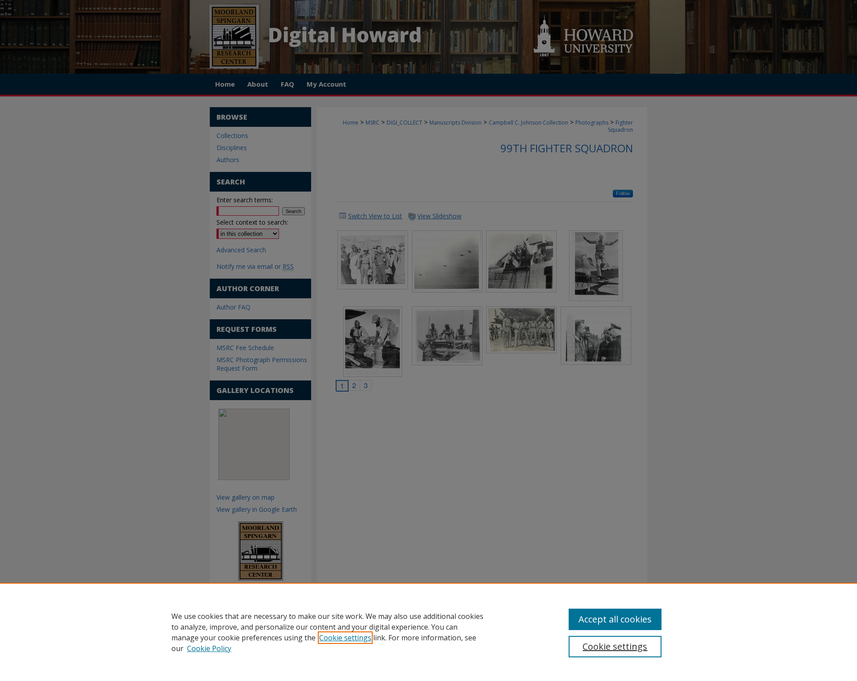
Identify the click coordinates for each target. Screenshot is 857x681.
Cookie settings (345, 638)
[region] (428, 632)
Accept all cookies (615, 619)
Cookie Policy (209, 648)
